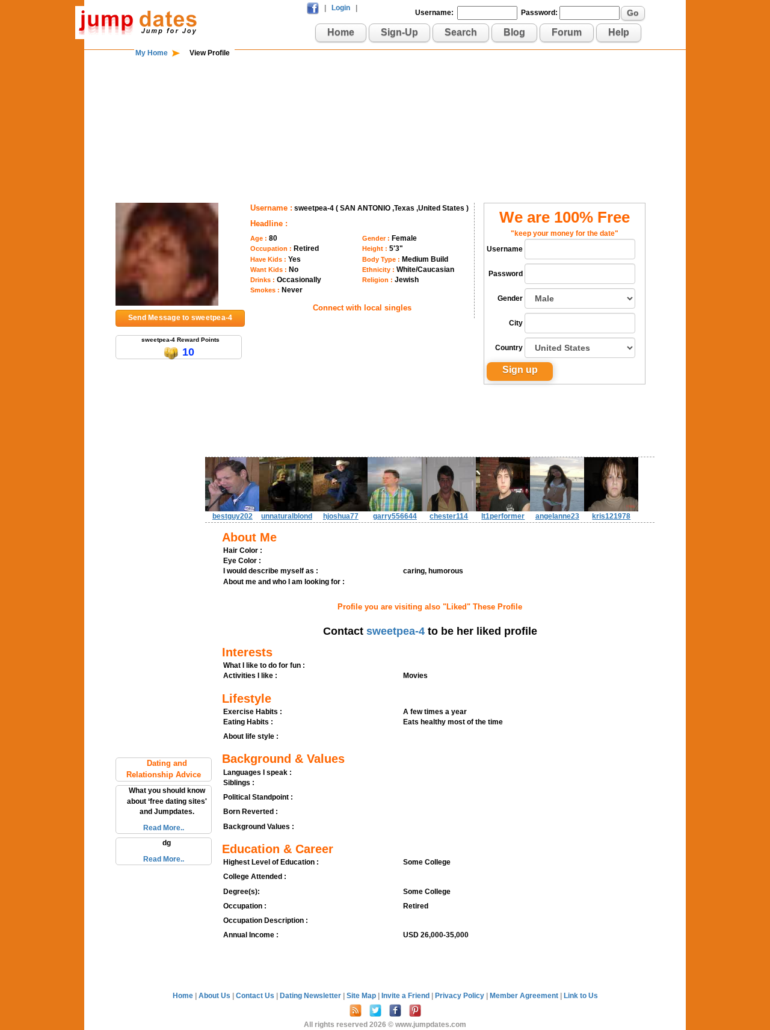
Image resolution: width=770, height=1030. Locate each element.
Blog (514, 32)
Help (618, 32)
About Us (215, 995)
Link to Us (581, 995)
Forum (567, 32)
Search (461, 32)
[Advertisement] (385, 97)
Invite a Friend (406, 995)
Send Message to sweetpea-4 (180, 317)
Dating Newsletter (311, 995)
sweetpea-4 (395, 631)
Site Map (362, 995)
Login (340, 8)
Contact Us (256, 995)
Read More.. (163, 828)
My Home (151, 53)
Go (633, 12)
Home (340, 32)
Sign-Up (399, 32)
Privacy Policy (460, 995)
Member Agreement (525, 995)
